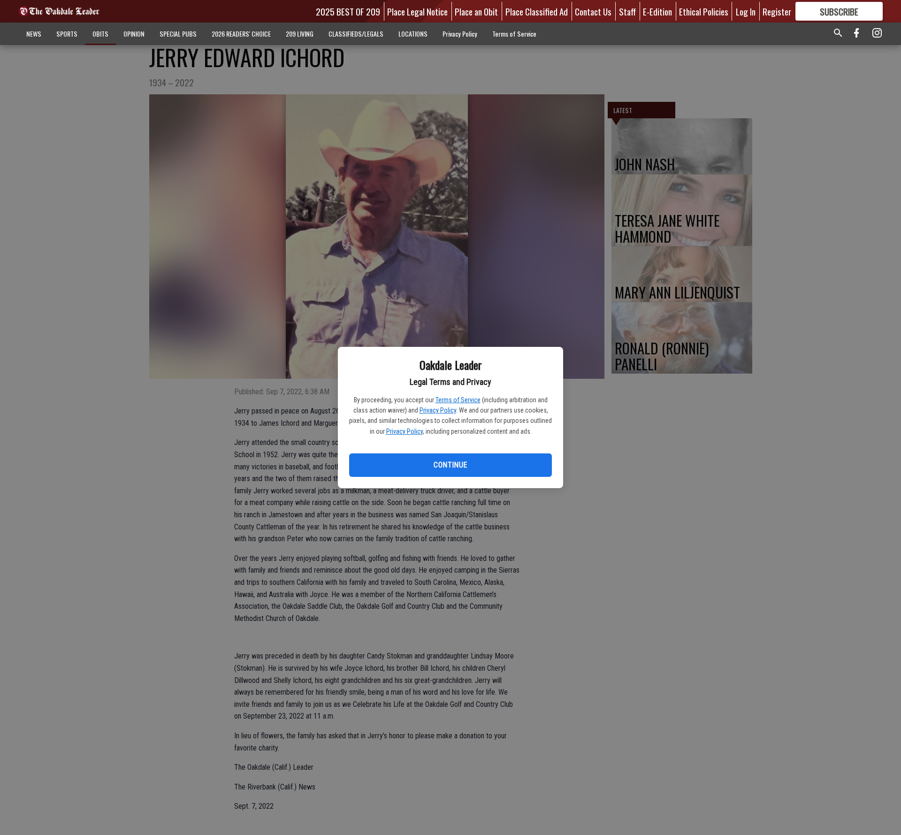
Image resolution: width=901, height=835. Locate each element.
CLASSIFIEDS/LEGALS (355, 33)
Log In (746, 11)
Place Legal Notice (417, 11)
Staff (627, 11)
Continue (450, 464)
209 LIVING (299, 33)
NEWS (33, 33)
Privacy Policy (438, 410)
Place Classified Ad (536, 11)
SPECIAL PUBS (178, 33)
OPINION (134, 33)
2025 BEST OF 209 (348, 11)
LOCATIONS (413, 33)
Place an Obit (476, 11)
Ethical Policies (703, 11)
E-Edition (657, 11)
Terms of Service (458, 400)
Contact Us (593, 11)
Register (777, 11)
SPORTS (66, 33)
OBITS (100, 33)
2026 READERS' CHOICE (241, 33)
